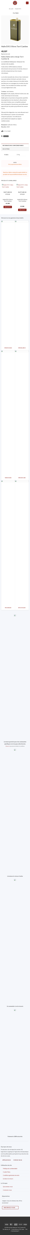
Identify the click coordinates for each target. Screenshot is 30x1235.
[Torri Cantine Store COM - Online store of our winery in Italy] (15, 3)
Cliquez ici (7, 746)
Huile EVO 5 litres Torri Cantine (8, 200)
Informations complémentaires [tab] (13, 145)
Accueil (11, 8)
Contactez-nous (7, 1190)
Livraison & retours (8, 1178)
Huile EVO (18, 8)
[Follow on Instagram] (6, 1220)
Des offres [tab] (6, 149)
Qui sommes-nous (8, 1186)
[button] (2, 3)
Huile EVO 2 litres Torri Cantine (22, 200)
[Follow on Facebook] (4, 1220)
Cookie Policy (6, 1172)
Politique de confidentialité (10, 1168)
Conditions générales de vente (11, 1175)
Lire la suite (8, 206)
